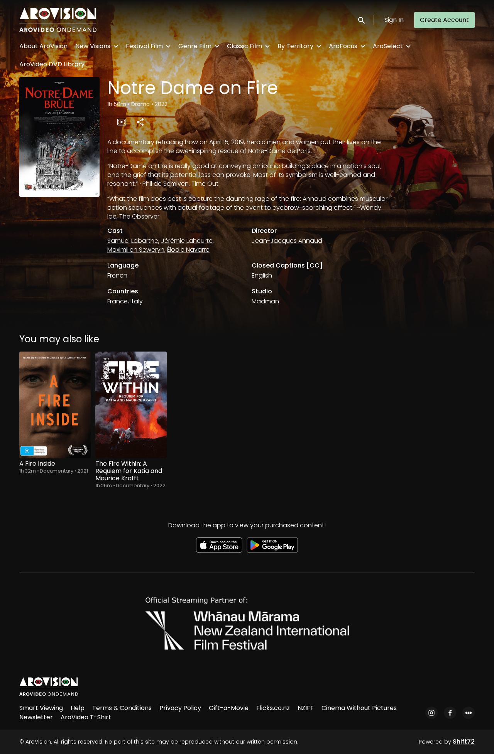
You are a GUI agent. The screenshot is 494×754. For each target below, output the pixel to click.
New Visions (92, 46)
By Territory (295, 46)
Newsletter (36, 717)
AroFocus (343, 46)
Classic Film (244, 46)
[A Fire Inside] (55, 405)
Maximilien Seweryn (135, 249)
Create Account (444, 19)
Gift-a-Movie (229, 708)
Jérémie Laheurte (187, 240)
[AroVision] (48, 686)
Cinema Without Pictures (359, 708)
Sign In (394, 19)
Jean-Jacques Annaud (287, 240)
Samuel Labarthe (132, 240)
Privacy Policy (180, 708)
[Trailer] (121, 122)
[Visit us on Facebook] (450, 713)
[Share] (140, 122)
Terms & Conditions (122, 708)
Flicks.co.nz (273, 708)
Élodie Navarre (188, 249)
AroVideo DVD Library (52, 64)
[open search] (362, 20)
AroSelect (388, 46)
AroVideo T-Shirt (86, 717)
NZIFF (306, 708)
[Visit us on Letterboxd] (468, 713)
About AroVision (43, 46)
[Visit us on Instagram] (431, 713)
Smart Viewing (41, 708)
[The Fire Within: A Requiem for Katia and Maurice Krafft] (131, 405)
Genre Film (194, 46)
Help (78, 708)
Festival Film (144, 46)
